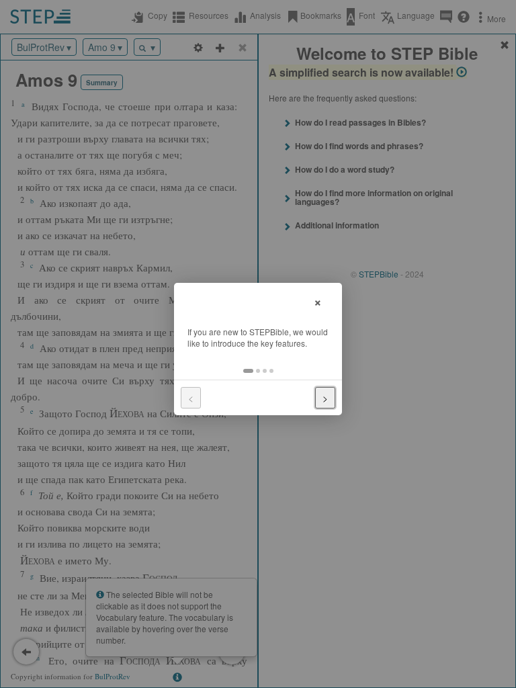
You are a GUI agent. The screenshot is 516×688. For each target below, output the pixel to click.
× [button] (318, 300)
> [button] (325, 397)
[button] (248, 371)
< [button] (191, 397)
